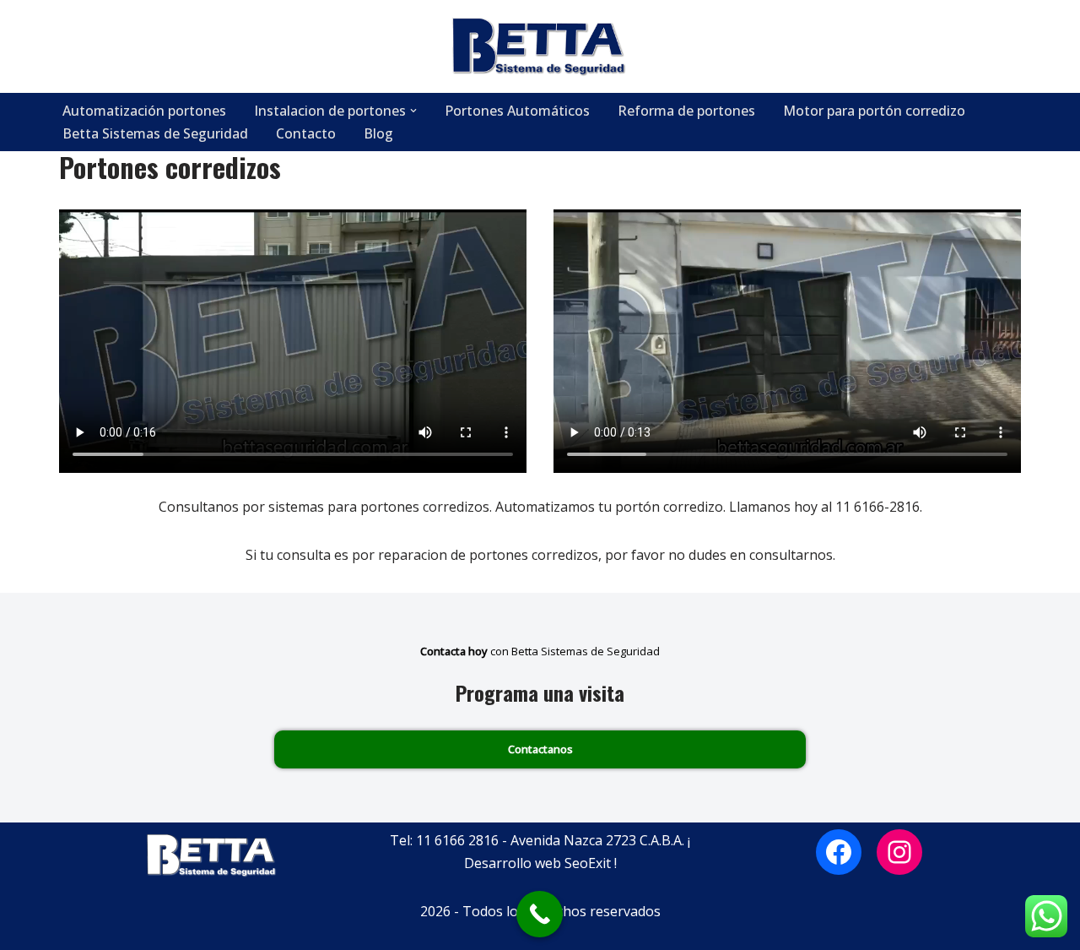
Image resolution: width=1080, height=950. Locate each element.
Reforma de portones (686, 110)
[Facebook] (838, 852)
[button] (413, 110)
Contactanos (540, 749)
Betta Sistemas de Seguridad (155, 133)
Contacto (306, 133)
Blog (378, 133)
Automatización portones (144, 110)
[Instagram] (899, 852)
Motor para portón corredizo (874, 110)
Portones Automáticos (517, 110)
